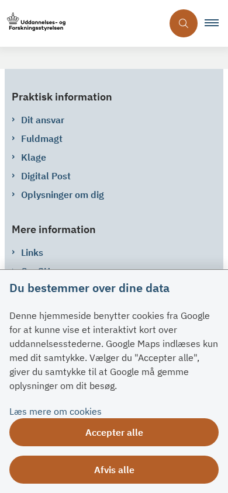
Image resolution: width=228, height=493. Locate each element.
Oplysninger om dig (62, 194)
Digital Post (46, 176)
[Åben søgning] (184, 23)
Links (32, 252)
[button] (216, 23)
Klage (33, 157)
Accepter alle (114, 432)
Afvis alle (114, 469)
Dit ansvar (42, 120)
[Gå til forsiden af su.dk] (81, 23)
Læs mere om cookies (55, 411)
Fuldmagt (42, 138)
